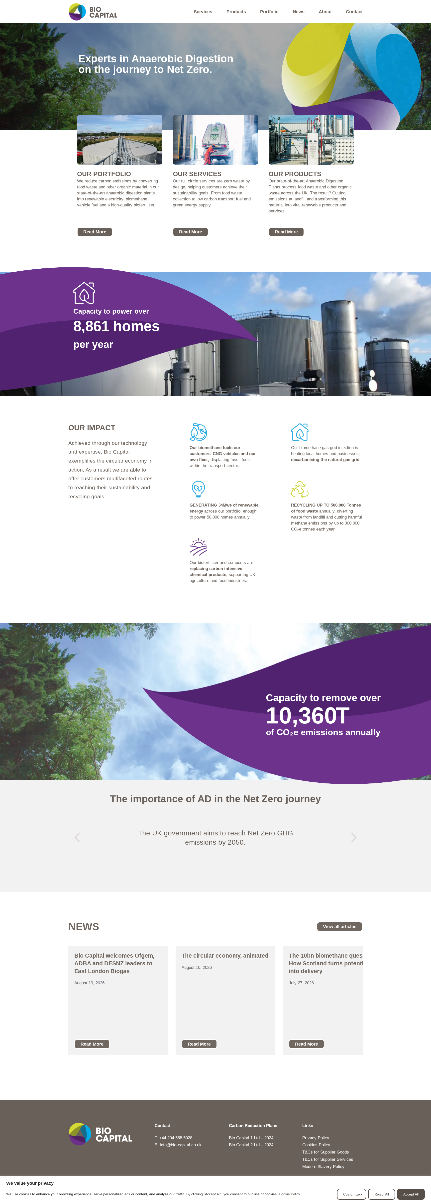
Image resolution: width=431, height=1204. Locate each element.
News (299, 11)
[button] (77, 837)
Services (203, 11)
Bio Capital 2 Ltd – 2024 (251, 1145)
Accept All (411, 1194)
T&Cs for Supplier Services (327, 1159)
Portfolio (269, 11)
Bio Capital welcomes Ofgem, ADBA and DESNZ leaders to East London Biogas (114, 963)
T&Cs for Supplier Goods (325, 1152)
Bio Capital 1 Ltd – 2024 (251, 1138)
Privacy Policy (315, 1138)
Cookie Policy (289, 1194)
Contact (354, 11)
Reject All (381, 1194)
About (325, 11)
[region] (215, 1190)
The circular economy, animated (225, 955)
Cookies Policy (316, 1145)
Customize (351, 1194)
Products (236, 11)
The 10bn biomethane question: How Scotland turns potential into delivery (332, 963)
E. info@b (164, 1145)
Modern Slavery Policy (323, 1166)
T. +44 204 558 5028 (173, 1138)
